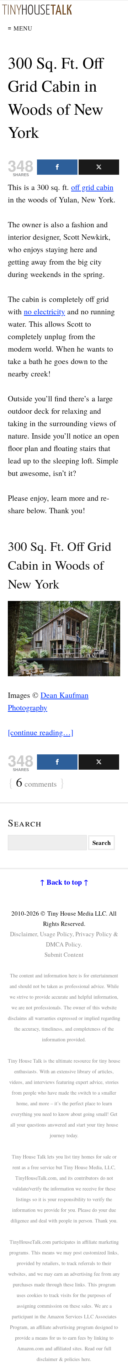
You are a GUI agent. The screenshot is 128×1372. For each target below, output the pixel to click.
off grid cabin (92, 187)
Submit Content (64, 954)
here (85, 1359)
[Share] (57, 167)
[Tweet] (99, 167)
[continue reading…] (40, 732)
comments (36, 783)
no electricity (44, 311)
